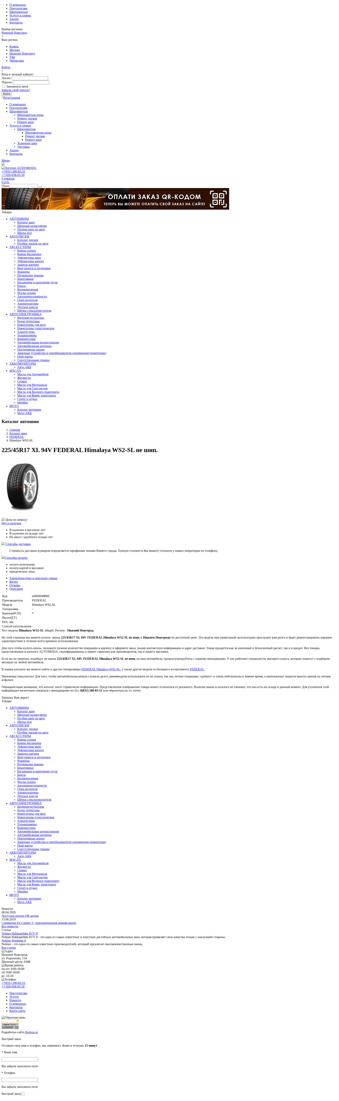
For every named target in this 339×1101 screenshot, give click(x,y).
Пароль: (7, 82)
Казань (14, 46)
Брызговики (25, 279)
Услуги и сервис (20, 15)
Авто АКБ (24, 367)
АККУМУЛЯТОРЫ (22, 363)
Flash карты (25, 356)
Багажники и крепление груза (37, 282)
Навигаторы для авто (31, 324)
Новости (15, 1000)
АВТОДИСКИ (19, 236)
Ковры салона (26, 250)
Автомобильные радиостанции (38, 342)
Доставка (23, 146)
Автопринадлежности (32, 296)
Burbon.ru (31, 1032)
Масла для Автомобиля (32, 374)
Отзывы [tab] (14, 585)
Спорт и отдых (27, 399)
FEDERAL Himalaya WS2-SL (100, 669)
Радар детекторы (28, 321)
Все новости (10, 926)
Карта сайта (17, 1010)
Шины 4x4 (24, 233)
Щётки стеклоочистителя (34, 310)
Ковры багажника (29, 254)
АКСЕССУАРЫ (20, 247)
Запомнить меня (17, 86)
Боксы (21, 286)
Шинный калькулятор (32, 226)
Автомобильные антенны (34, 346)
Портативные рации (31, 349)
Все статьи (9, 947)
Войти (6, 67)
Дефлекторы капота (30, 261)
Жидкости (24, 377)
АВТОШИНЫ (19, 218)
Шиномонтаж (18, 12)
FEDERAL (197, 669)
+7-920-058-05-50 (13, 175)
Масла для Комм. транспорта (36, 395)
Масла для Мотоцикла (32, 384)
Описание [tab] (16, 588)
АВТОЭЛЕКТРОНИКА (25, 314)
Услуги (14, 996)
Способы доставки (18, 544)
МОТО (14, 406)
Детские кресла (27, 307)
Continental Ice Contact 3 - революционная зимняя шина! (39, 923)
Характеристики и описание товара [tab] (33, 578)
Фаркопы (23, 271)
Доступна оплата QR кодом (20, 915)
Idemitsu (22, 402)
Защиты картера (28, 264)
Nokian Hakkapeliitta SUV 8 (20, 933)
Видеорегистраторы (30, 317)
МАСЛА (15, 370)
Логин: (6, 78)
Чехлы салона (26, 293)
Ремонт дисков (27, 118)
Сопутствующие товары (33, 360)
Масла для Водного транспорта (38, 392)
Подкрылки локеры (30, 275)
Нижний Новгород (14, 32)
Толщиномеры (27, 335)
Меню (6, 160)
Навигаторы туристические (35, 328)
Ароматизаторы (27, 303)
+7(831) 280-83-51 (13, 171)
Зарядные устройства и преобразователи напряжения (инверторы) (61, 353)
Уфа (12, 57)
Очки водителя (27, 300)
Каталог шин (26, 222)
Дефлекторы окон (29, 257)
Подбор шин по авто (31, 229)
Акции (14, 19)
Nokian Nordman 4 (14, 940)
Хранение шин (27, 143)
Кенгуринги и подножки (34, 268)
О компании (17, 4)
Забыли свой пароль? (16, 90)
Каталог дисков (27, 240)
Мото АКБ (24, 413)
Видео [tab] (13, 581)
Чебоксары (16, 60)
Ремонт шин (25, 122)
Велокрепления (27, 289)
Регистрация (11, 97)
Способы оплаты (16, 557)
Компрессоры (26, 339)
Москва (14, 50)
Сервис (22, 381)
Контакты (16, 22)
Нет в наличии (11, 523)
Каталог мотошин (29, 409)
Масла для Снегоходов (32, 388)
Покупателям (18, 8)
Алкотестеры (26, 331)
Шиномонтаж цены (30, 115)
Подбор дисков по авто (32, 243)
